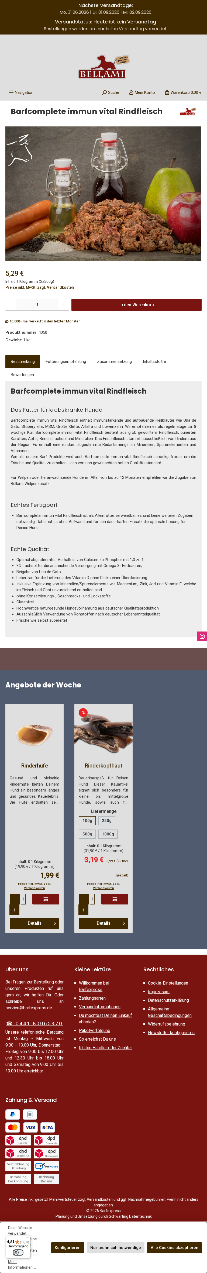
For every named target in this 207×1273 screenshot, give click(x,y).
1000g (108, 834)
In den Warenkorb (136, 304)
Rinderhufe (34, 765)
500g (87, 834)
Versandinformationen (99, 1006)
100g (87, 820)
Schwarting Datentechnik (130, 1216)
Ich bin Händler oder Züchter (105, 1047)
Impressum (159, 991)
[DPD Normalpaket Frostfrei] (46, 1153)
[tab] (22, 361)
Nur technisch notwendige (115, 1247)
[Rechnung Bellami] (46, 1179)
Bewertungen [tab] (22, 374)
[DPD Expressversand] (18, 1140)
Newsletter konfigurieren (171, 1032)
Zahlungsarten (92, 998)
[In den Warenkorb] (45, 899)
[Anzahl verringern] (10, 305)
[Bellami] (188, 113)
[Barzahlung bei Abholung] (18, 1179)
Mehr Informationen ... (22, 1264)
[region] (103, 193)
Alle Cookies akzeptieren (174, 1247)
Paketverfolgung (94, 1030)
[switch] (18, 1252)
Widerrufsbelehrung (166, 1024)
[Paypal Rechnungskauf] (30, 1114)
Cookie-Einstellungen (168, 983)
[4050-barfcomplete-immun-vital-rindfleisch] (103, 193)
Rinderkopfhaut (103, 765)
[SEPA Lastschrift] (47, 1127)
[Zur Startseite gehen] (103, 66)
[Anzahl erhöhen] (64, 305)
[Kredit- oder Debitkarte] (21, 1127)
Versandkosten (100, 1199)
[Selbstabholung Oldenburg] (18, 1166)
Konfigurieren (68, 1247)
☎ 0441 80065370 (34, 1023)
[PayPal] (12, 1114)
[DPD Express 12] (18, 1153)
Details (35, 923)
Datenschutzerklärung (168, 1000)
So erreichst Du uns (97, 1039)
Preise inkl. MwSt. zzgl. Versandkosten (39, 287)
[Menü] (27, 1238)
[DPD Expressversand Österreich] (46, 1140)
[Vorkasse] (46, 1166)
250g (107, 820)
